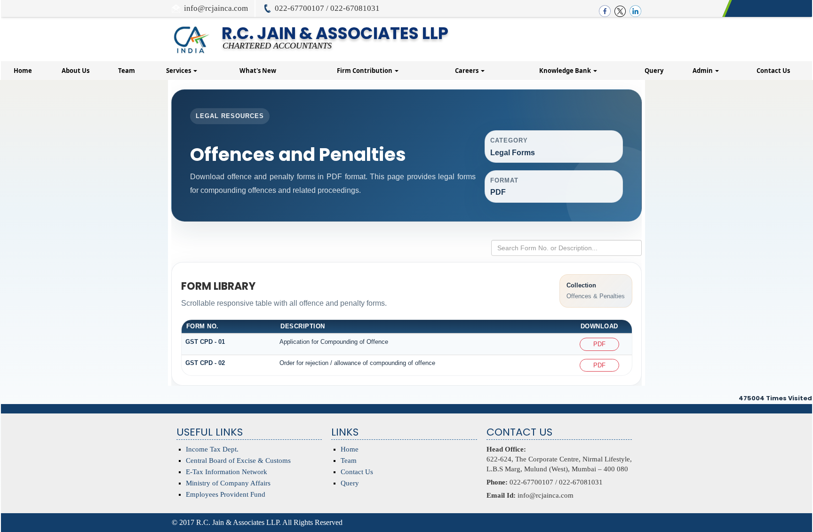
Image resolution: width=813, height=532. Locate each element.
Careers (467, 70)
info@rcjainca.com (216, 8)
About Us (75, 70)
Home (23, 70)
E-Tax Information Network (226, 472)
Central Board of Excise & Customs (238, 460)
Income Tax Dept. (212, 449)
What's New (257, 70)
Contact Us (773, 70)
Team (126, 70)
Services (179, 70)
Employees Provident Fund (225, 494)
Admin (703, 70)
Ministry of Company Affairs (228, 483)
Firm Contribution (365, 70)
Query (654, 70)
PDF (599, 344)
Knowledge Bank (565, 70)
